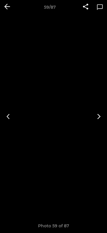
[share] (85, 7)
